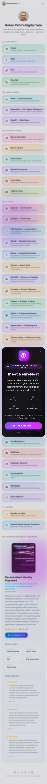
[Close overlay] (40, 351)
